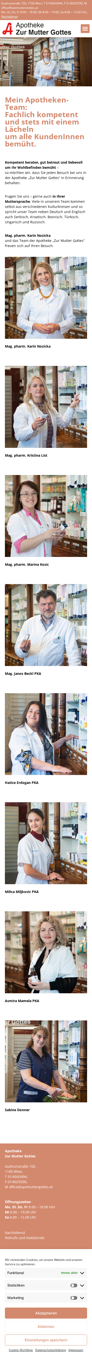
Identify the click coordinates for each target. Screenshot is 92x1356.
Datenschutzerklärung (50, 1350)
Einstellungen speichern (46, 1340)
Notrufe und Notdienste (24, 1237)
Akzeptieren (46, 1313)
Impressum (75, 1350)
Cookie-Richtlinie (21, 1350)
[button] (85, 28)
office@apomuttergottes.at (19, 8)
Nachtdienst (15, 1232)
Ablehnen (46, 1326)
